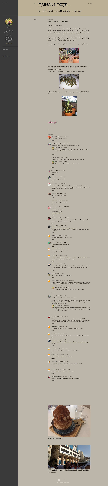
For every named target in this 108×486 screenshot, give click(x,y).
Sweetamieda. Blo (55, 369)
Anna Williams (66, 482)
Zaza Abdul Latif (55, 143)
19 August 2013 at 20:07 (63, 305)
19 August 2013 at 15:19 (61, 183)
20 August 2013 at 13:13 (62, 354)
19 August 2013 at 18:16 (59, 273)
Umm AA (54, 225)
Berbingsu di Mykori (55, 439)
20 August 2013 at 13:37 (63, 361)
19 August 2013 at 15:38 (63, 200)
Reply (53, 140)
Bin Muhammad (55, 157)
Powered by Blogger (64, 480)
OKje (56, 147)
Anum (53, 170)
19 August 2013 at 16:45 (61, 255)
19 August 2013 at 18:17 (69, 280)
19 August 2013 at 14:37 (64, 157)
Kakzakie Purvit (55, 217)
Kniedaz (53, 193)
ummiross (54, 339)
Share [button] (35, 19)
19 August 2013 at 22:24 (61, 333)
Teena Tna (54, 348)
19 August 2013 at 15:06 (63, 161)
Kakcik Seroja (54, 136)
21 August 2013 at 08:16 (65, 369)
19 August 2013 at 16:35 (64, 249)
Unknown (54, 255)
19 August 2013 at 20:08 (63, 287)
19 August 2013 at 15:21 (60, 193)
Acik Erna (54, 183)
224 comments (53, 440)
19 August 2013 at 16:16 (61, 242)
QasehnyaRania (55, 206)
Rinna (53, 264)
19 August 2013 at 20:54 (61, 326)
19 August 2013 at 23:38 (61, 339)
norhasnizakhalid (55, 249)
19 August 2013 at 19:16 (61, 295)
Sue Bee (53, 242)
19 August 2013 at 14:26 (63, 136)
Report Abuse (6, 56)
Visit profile (9, 43)
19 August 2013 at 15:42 (64, 206)
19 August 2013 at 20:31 (62, 316)
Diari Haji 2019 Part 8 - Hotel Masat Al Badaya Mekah (68, 470)
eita (52, 273)
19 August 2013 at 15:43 (64, 217)
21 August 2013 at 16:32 (67, 376)
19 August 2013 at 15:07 (63, 147)
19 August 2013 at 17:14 (60, 264)
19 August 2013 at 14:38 (60, 170)
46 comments (53, 472)
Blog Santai (54, 316)
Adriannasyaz (55, 235)
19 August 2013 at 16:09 (63, 235)
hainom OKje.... (55, 4)
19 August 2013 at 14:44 (60, 177)
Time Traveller (55, 361)
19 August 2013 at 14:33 (64, 143)
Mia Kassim (54, 354)
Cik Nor (53, 177)
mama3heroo (54, 200)
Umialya (53, 295)
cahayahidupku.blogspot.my (58, 280)
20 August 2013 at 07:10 (61, 348)
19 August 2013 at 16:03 (61, 225)
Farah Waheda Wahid (56, 376)
